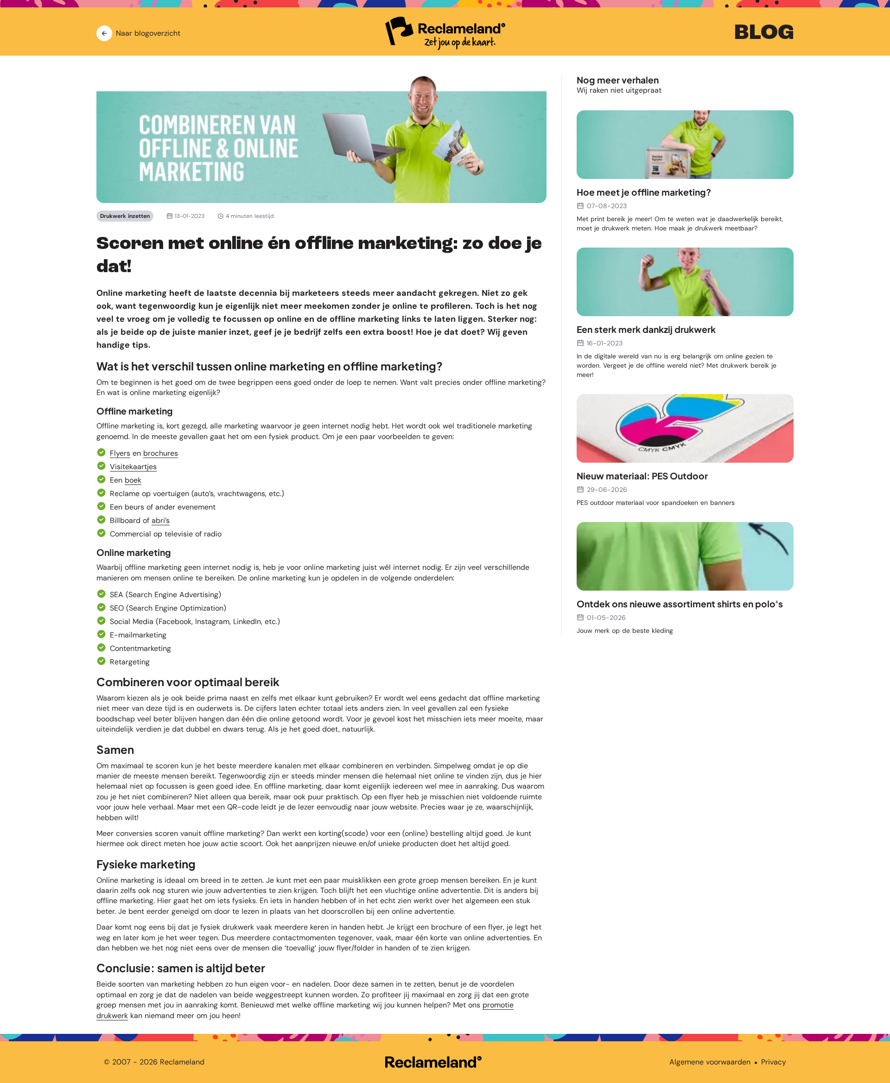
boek (133, 480)
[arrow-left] (104, 33)
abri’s (161, 520)
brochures (160, 453)
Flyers (120, 453)
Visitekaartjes (133, 466)
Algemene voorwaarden (709, 1062)
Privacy (773, 1062)
